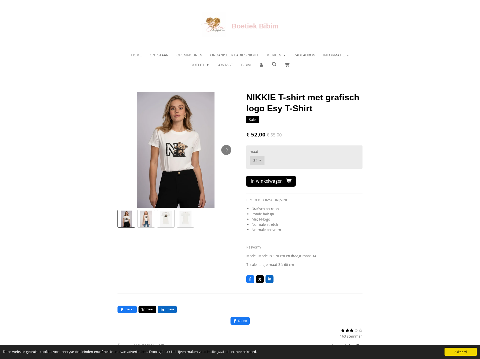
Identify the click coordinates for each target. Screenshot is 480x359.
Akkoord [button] (460, 352)
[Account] (261, 65)
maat (254, 151)
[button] (126, 219)
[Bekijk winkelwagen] (287, 65)
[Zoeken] (274, 64)
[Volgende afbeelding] (226, 150)
